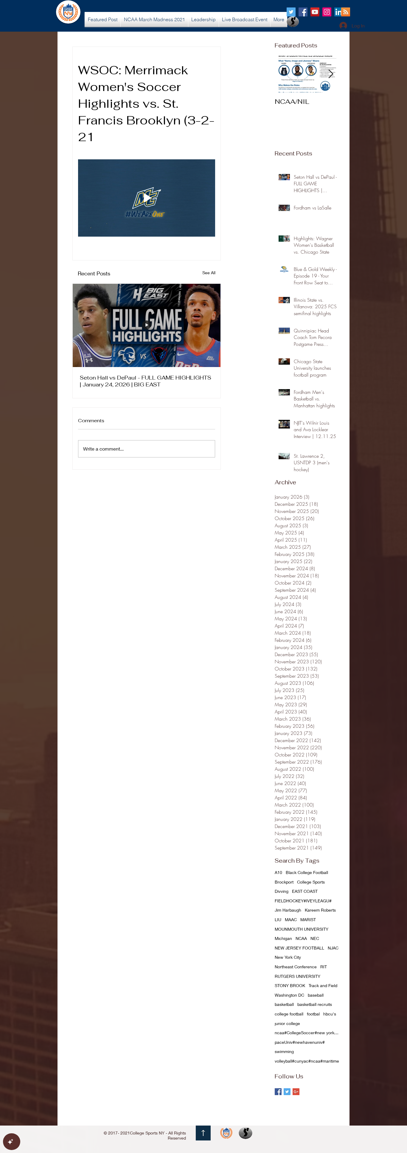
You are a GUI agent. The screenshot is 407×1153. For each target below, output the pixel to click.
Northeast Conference (296, 966)
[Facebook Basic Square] (278, 1091)
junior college (287, 1023)
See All (208, 272)
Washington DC (289, 995)
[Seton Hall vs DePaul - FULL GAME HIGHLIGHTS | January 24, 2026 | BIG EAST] (146, 325)
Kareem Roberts (320, 909)
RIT (323, 966)
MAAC (291, 919)
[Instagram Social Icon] (326, 11)
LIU (278, 919)
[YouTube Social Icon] (314, 11)
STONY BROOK (290, 985)
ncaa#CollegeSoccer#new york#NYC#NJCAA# (307, 1032)
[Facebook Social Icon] (303, 11)
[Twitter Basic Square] (287, 1091)
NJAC (333, 947)
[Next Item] (330, 74)
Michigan (283, 938)
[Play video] (146, 198)
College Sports (311, 881)
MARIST (308, 919)
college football (289, 1013)
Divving (281, 891)
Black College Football (307, 872)
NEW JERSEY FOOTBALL (299, 947)
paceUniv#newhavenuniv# (300, 1042)
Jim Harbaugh (288, 909)
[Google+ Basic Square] (296, 1091)
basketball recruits (314, 1004)
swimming (284, 1051)
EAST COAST (305, 891)
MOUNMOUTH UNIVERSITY (301, 929)
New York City (288, 957)
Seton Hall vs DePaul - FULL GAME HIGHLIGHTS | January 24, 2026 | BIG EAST (145, 381)
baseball (316, 995)
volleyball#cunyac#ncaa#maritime (307, 1060)
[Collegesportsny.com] (291, 11)
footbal (313, 1013)
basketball (284, 1004)
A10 (278, 872)
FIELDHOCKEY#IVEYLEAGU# (303, 900)
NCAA (301, 938)
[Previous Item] (284, 74)
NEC (314, 938)
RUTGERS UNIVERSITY (297, 976)
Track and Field (323, 985)
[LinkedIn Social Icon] (338, 11)
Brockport (284, 881)
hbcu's (329, 1013)
